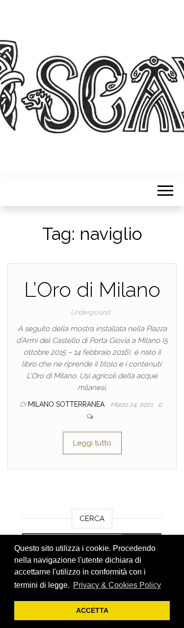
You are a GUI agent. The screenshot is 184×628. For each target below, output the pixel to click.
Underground (90, 312)
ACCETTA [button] (92, 610)
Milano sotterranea (67, 404)
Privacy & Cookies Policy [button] (117, 585)
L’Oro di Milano (92, 290)
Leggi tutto (92, 443)
